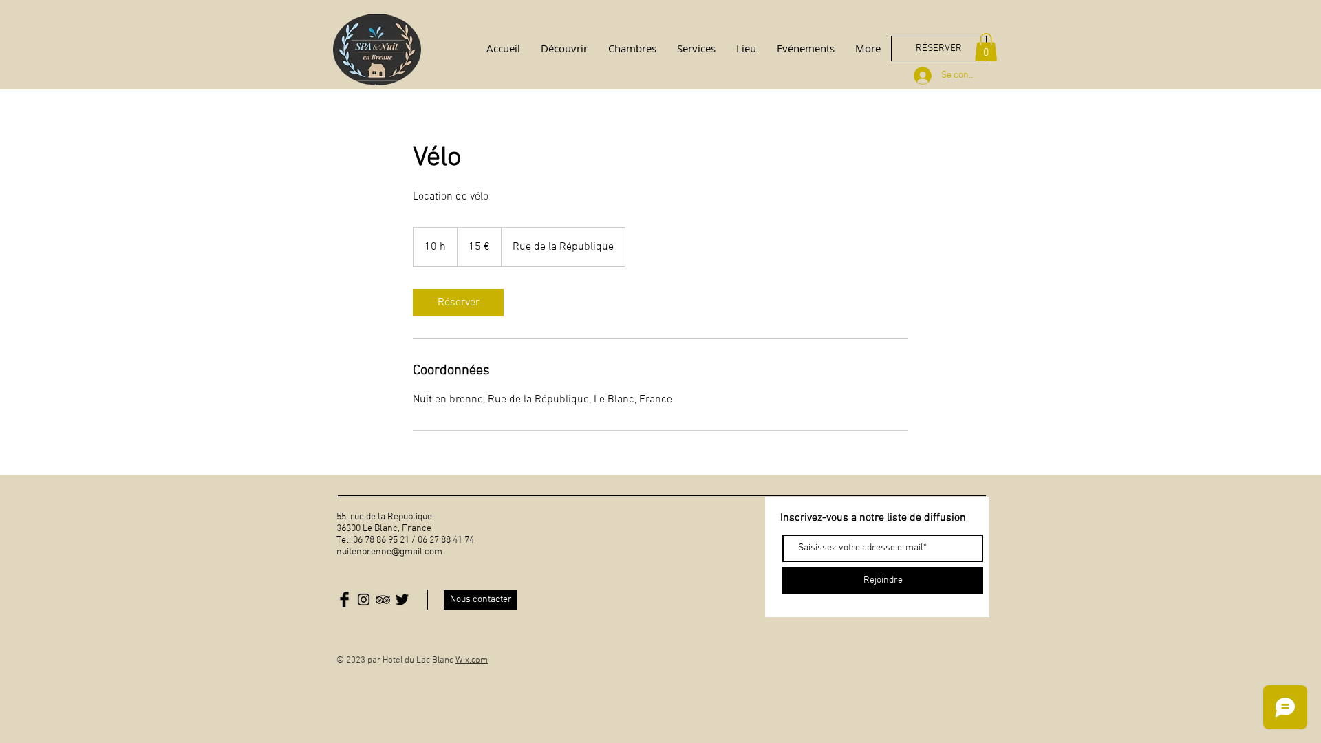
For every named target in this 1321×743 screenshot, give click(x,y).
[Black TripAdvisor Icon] (383, 599)
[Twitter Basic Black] (402, 599)
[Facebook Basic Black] (344, 599)
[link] (458, 302)
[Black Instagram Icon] (364, 599)
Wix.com (471, 660)
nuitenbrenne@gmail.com (389, 552)
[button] (986, 47)
